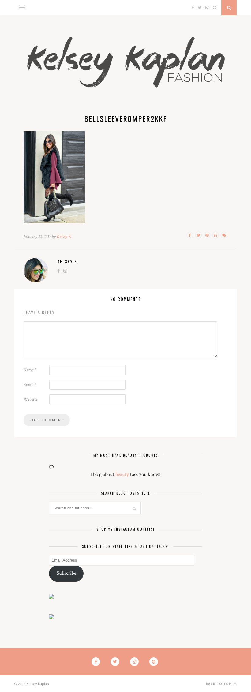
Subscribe (66, 573)
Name (30, 370)
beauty (122, 474)
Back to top (219, 684)
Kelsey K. (64, 236)
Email (30, 384)
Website (30, 399)
